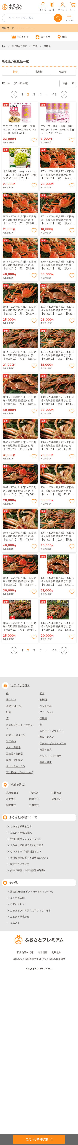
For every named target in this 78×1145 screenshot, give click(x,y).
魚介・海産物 (13, 747)
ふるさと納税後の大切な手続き (27, 845)
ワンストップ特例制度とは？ (25, 851)
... (47, 94)
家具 (42, 693)
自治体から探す (19, 46)
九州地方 (56, 798)
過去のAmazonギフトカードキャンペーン (32, 891)
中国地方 (34, 805)
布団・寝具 (46, 749)
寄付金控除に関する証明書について (29, 857)
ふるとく (15, 922)
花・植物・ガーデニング (19, 772)
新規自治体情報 (25, 952)
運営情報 (42, 952)
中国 (35, 46)
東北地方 (11, 798)
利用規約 (56, 952)
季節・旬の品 (47, 737)
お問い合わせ (17, 904)
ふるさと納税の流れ (21, 832)
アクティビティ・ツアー (53, 743)
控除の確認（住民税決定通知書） (28, 870)
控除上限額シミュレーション (25, 839)
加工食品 (11, 741)
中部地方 (34, 792)
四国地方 (56, 792)
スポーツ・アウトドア (52, 731)
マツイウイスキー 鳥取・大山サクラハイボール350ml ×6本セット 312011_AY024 (57, 129)
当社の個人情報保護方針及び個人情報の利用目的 (39, 959)
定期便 (43, 718)
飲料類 (43, 699)
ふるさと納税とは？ (21, 826)
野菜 (8, 712)
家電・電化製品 (14, 760)
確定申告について (19, 864)
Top (3, 46)
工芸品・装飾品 (14, 753)
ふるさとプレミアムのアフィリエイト (30, 910)
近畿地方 (34, 798)
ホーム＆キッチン (15, 766)
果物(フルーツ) (14, 706)
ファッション (47, 712)
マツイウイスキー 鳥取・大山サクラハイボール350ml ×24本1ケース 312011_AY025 (19, 129)
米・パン (11, 699)
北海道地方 (12, 792)
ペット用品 (46, 706)
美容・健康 (46, 762)
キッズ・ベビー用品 (50, 755)
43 (54, 94)
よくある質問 (17, 898)
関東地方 (11, 805)
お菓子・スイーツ (15, 735)
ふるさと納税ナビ (19, 916)
